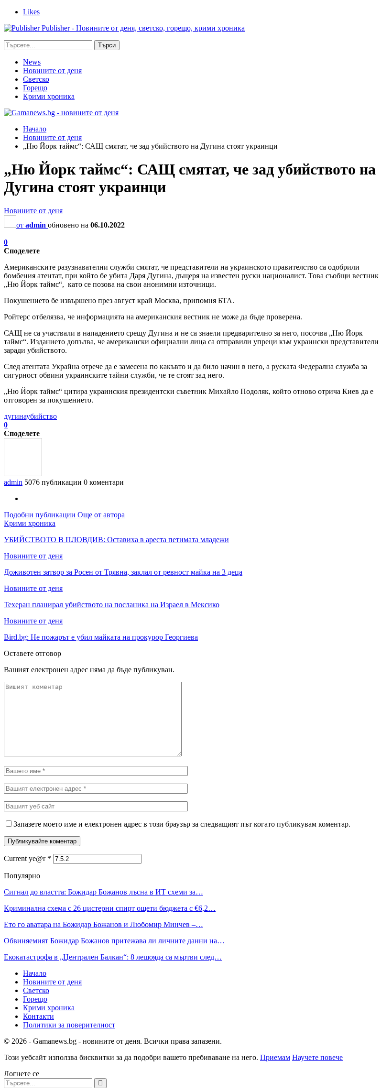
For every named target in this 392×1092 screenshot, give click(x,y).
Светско (36, 79)
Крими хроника (49, 96)
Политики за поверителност (69, 1025)
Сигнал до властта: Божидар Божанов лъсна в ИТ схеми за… (103, 892)
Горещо (35, 88)
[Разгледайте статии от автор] (23, 474)
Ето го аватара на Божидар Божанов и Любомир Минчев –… (103, 924)
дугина (15, 416)
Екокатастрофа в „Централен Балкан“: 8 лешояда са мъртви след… (113, 957)
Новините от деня (52, 70)
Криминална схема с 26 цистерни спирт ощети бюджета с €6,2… (110, 908)
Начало (34, 973)
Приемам (275, 1057)
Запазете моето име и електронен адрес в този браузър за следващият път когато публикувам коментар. (181, 824)
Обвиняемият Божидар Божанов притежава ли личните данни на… (114, 941)
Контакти (38, 1016)
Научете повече (317, 1057)
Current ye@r (27, 858)
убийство (41, 416)
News (32, 62)
